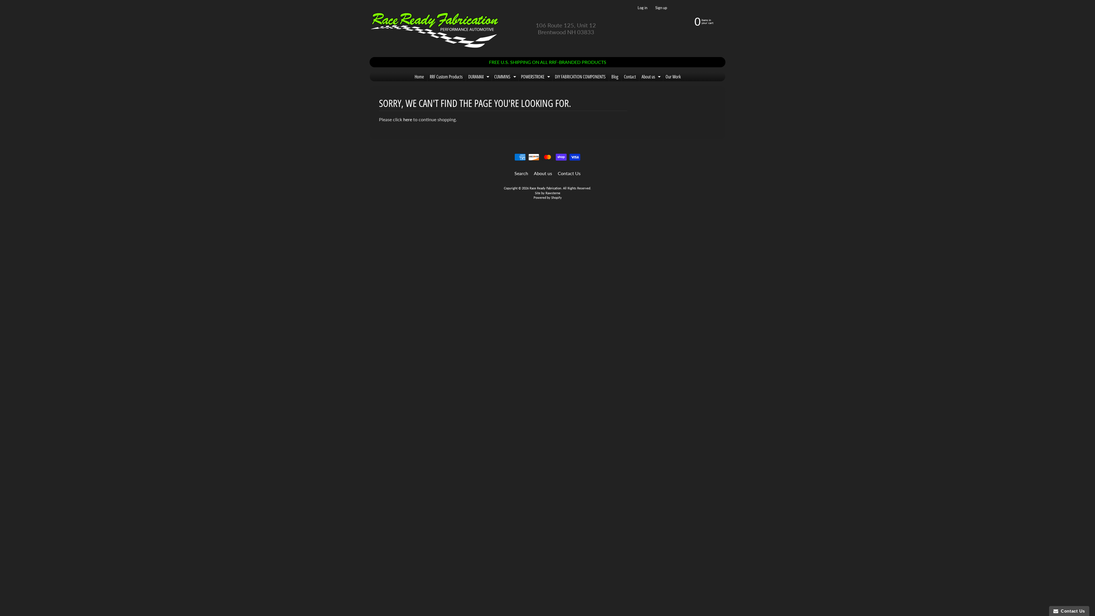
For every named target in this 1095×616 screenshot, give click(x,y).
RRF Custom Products (446, 77)
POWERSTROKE (536, 77)
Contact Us (569, 173)
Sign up (661, 8)
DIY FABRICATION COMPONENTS (580, 77)
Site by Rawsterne (547, 193)
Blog (614, 77)
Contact (630, 77)
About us (652, 77)
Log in (642, 8)
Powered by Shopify (548, 197)
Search (521, 173)
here (407, 119)
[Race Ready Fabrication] (435, 28)
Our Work (673, 77)
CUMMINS (506, 77)
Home (419, 77)
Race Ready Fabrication (545, 188)
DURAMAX (479, 77)
